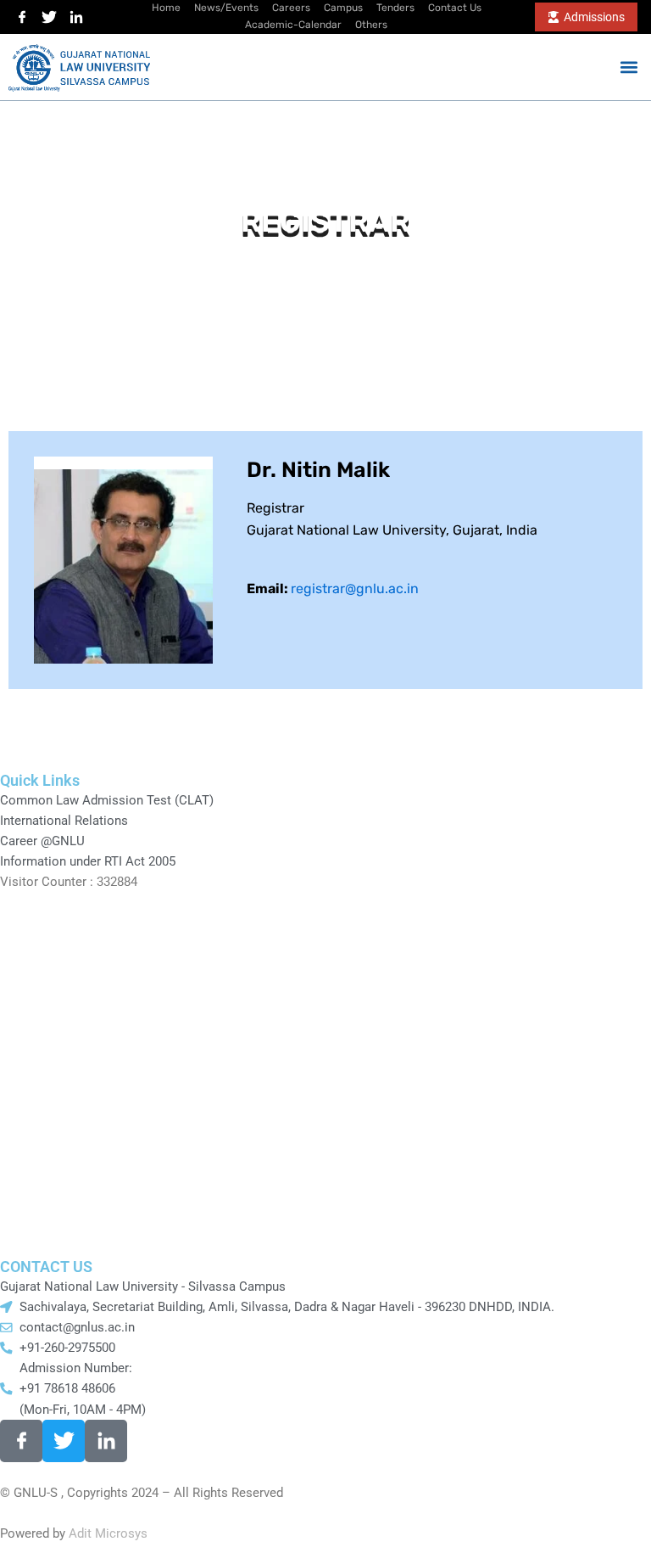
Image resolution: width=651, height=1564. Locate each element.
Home (293, 268)
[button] (629, 67)
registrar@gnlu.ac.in (355, 588)
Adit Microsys (108, 1533)
